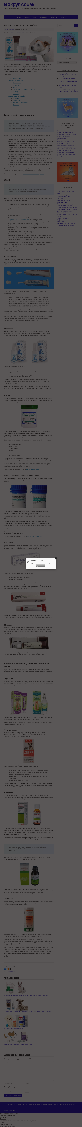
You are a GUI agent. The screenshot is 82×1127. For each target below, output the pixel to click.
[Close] (55, 558)
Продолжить (40, 566)
